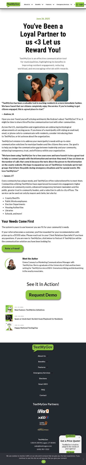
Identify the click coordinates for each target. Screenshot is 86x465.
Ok (44, 462)
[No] (83, 459)
